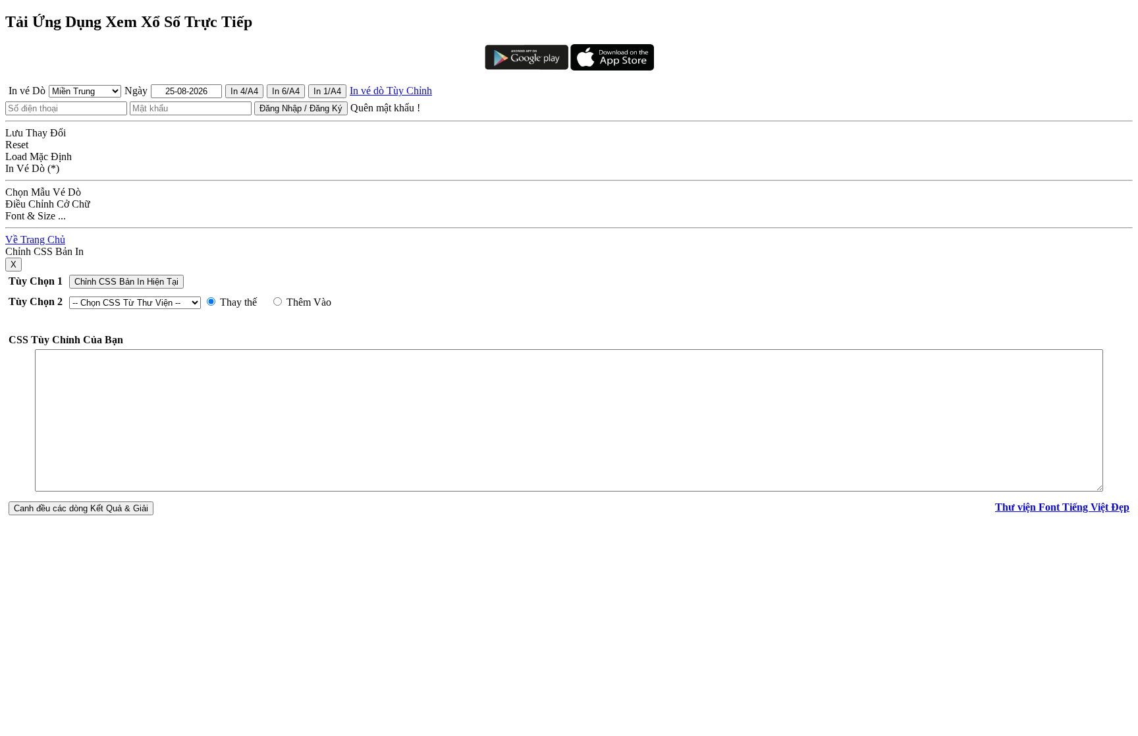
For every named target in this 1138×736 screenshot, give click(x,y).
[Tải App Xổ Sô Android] (526, 55)
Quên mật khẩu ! (385, 107)
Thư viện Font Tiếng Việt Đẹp (1062, 507)
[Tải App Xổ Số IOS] (611, 55)
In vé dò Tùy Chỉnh (391, 90)
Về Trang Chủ (35, 239)
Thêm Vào (307, 302)
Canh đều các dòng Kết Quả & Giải (81, 508)
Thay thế (237, 302)
